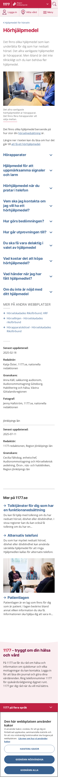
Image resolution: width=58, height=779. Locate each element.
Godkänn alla (29, 770)
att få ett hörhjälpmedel (25, 144)
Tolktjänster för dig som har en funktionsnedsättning (29, 507)
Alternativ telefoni (23, 535)
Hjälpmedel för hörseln (17, 22)
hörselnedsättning (29, 133)
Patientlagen (18, 597)
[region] (29, 744)
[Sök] (54, 4)
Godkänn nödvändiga (29, 759)
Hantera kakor (29, 748)
